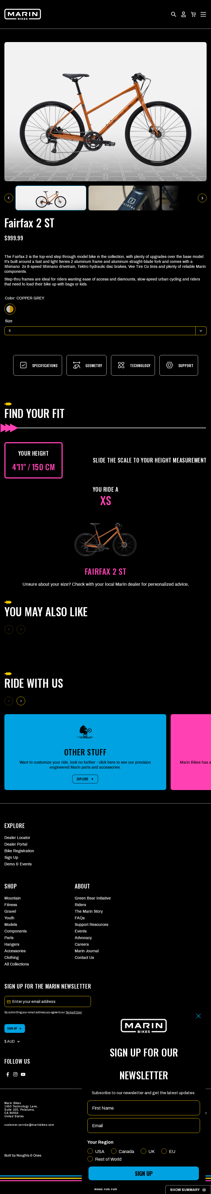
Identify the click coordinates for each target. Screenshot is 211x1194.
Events (81, 931)
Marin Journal (87, 951)
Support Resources (91, 925)
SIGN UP (12, 1028)
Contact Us (84, 958)
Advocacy (83, 938)
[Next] (20, 701)
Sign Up (11, 857)
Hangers (11, 944)
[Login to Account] (183, 14)
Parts (8, 938)
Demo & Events (18, 864)
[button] (193, 14)
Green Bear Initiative (93, 898)
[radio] (9, 309)
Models (10, 925)
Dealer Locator (17, 838)
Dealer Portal (15, 844)
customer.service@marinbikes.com (29, 1124)
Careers (82, 944)
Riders (80, 905)
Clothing (11, 958)
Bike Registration (19, 851)
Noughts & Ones (28, 1155)
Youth (9, 918)
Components (15, 931)
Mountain (12, 898)
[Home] (22, 14)
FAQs (80, 918)
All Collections (16, 964)
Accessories (15, 951)
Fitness (10, 905)
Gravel (10, 911)
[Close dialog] (198, 1016)
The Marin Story (89, 911)
